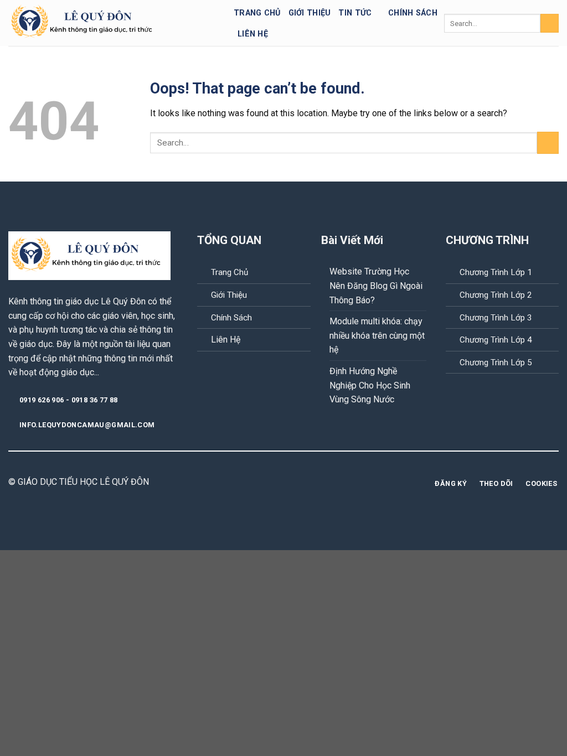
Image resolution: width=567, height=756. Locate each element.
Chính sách (412, 13)
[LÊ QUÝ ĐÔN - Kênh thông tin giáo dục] (112, 23)
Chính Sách (231, 318)
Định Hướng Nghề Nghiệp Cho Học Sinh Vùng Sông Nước (369, 385)
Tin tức (355, 13)
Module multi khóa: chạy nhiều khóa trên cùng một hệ (377, 335)
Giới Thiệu (229, 295)
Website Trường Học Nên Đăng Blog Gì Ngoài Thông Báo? (375, 285)
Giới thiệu (309, 13)
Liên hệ (253, 34)
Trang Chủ (257, 13)
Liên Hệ (225, 339)
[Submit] (549, 23)
